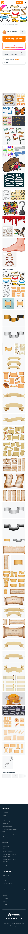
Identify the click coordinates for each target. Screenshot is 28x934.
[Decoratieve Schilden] (9, 231)
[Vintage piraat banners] (7, 112)
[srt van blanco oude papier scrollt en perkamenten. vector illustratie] (13, 884)
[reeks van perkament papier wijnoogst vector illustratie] (13, 898)
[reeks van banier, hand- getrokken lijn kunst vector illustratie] (9, 322)
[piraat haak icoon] (5, 259)
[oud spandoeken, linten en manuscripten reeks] (6, 220)
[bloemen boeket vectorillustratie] (10, 244)
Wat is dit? (16, 59)
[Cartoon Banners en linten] (19, 124)
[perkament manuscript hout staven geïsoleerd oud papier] (9, 685)
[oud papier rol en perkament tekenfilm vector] (13, 702)
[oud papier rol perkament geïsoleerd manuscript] (5, 715)
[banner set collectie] (13, 341)
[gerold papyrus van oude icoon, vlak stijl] (8, 377)
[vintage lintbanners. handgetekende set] (7, 283)
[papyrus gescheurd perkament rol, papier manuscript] (8, 435)
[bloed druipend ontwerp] (13, 272)
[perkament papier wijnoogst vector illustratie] (7, 859)
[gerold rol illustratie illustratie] (7, 912)
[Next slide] (21, 925)
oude (15, 925)
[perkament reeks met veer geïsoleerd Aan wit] (7, 447)
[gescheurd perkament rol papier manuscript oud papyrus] (7, 638)
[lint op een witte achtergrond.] (13, 404)
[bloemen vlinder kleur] (8, 124)
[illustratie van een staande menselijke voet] (13, 307)
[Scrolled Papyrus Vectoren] (13, 820)
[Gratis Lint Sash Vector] (9, 134)
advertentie (7, 925)
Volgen (22, 33)
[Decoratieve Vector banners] (13, 206)
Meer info (6, 62)
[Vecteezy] (2, 2)
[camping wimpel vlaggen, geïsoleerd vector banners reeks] (13, 148)
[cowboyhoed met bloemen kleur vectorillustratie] (13, 189)
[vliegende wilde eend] (8, 294)
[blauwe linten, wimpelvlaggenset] (17, 110)
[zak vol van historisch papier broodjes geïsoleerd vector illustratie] (13, 835)
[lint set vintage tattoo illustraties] (9, 98)
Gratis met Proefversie (14, 38)
